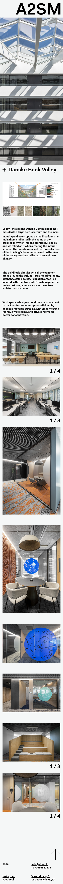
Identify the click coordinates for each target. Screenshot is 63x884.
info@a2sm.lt (39, 864)
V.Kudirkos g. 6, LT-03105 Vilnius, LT (43, 878)
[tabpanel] (31, 347)
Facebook (9, 879)
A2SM (39, 11)
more (6, 232)
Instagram (9, 876)
